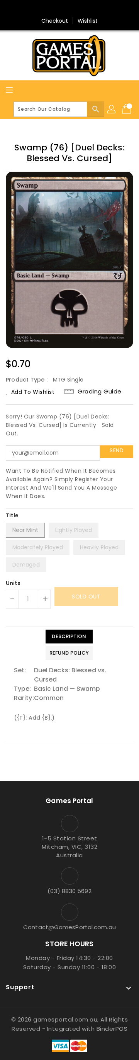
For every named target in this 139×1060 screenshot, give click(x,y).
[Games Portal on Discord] (84, 9)
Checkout (54, 21)
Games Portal (69, 800)
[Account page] (112, 109)
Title (12, 515)
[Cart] (127, 109)
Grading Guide (100, 391)
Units (13, 583)
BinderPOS (112, 1029)
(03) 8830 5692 (69, 891)
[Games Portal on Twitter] (69, 9)
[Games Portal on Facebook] (55, 9)
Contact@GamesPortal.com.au (69, 927)
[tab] (69, 636)
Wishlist (88, 21)
